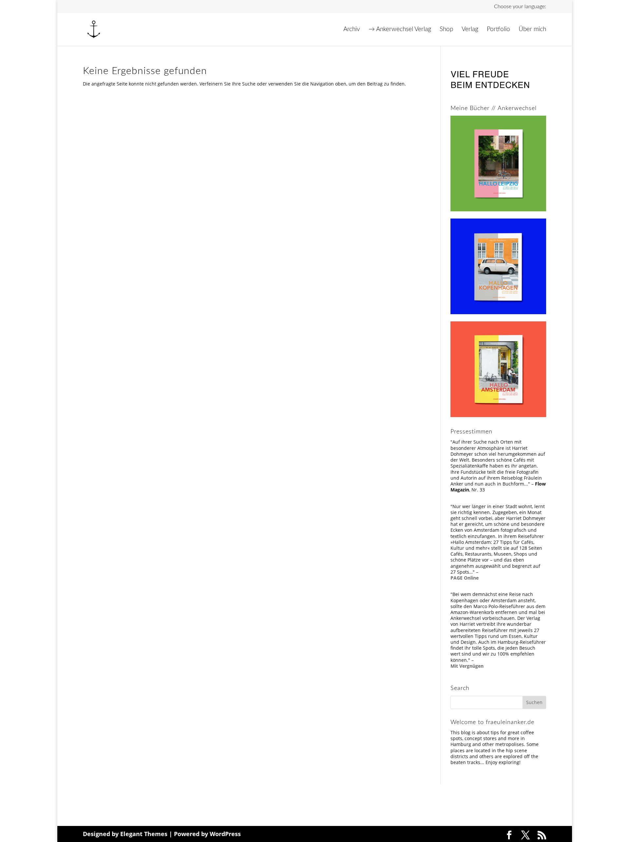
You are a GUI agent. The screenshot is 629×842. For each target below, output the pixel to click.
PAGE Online (464, 578)
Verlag (470, 29)
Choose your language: (520, 6)
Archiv (351, 29)
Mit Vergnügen (467, 666)
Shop (446, 29)
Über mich (532, 29)
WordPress (225, 834)
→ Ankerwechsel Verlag (400, 29)
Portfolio (498, 29)
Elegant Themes (143, 834)
